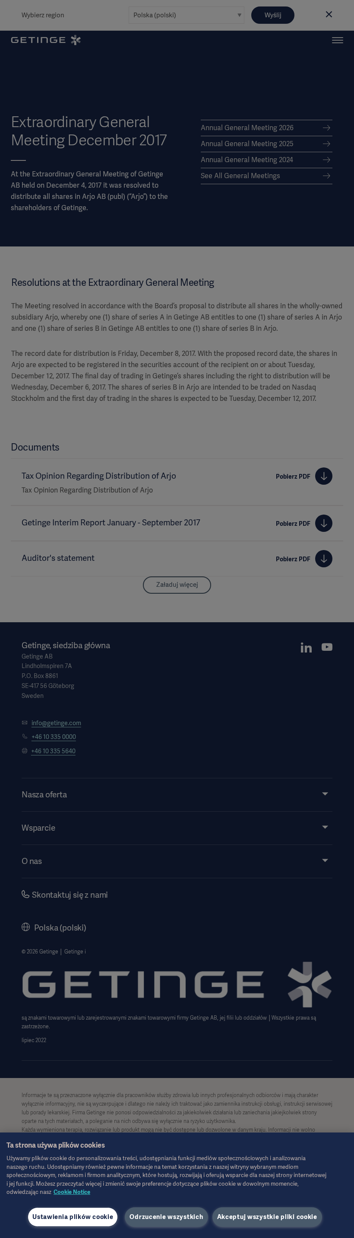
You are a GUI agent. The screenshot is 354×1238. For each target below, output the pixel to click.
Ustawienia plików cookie (72, 1217)
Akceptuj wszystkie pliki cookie (267, 1217)
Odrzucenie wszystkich (166, 1217)
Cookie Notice (72, 1192)
